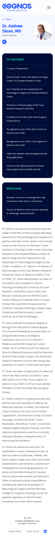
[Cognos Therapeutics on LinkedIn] (45, 531)
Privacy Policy (14, 531)
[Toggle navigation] (49, 7)
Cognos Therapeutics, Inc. (27, 520)
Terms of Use (32, 531)
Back (8, 19)
